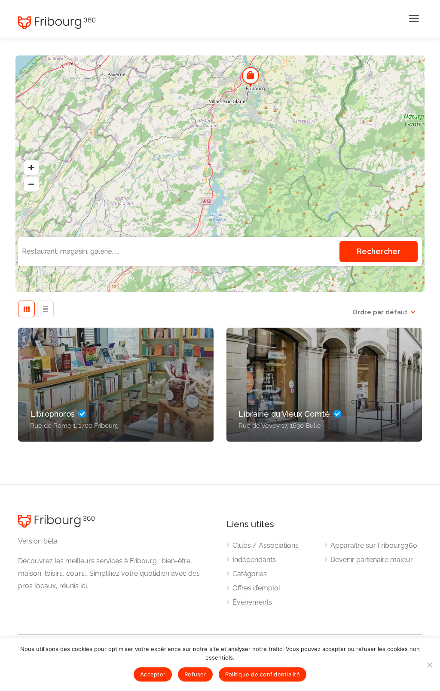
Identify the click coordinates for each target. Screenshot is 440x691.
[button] (31, 167)
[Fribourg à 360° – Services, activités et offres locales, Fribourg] (205, 22)
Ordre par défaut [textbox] (379, 312)
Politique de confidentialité (262, 674)
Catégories (249, 574)
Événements (252, 602)
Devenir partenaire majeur (371, 560)
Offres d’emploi (256, 588)
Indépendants (254, 560)
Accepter (152, 674)
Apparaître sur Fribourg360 (373, 545)
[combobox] (383, 312)
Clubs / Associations (265, 545)
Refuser (195, 674)
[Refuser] (429, 664)
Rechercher (378, 251)
